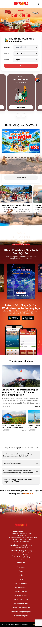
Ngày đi (6, 53)
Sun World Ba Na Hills (21, 603)
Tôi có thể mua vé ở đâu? (12, 463)
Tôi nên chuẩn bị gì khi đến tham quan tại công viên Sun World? (17, 481)
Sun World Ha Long (21, 591)
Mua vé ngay (21, 107)
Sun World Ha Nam (21, 587)
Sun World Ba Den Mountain (21, 608)
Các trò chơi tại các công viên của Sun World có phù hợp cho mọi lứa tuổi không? (18, 472)
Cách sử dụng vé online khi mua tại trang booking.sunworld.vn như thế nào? (17, 455)
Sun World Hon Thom (21, 599)
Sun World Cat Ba (21, 583)
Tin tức (21, 571)
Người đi (6, 60)
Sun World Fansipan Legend (21, 612)
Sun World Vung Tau (21, 616)
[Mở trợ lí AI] (37, 80)
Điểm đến (7, 47)
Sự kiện (21, 575)
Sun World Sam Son (21, 595)
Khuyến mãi (21, 567)
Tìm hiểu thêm (21, 178)
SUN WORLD (21, 563)
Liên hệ (21, 579)
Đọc (36, 406)
